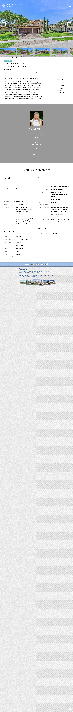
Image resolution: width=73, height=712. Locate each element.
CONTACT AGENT (36, 154)
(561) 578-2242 (36, 139)
